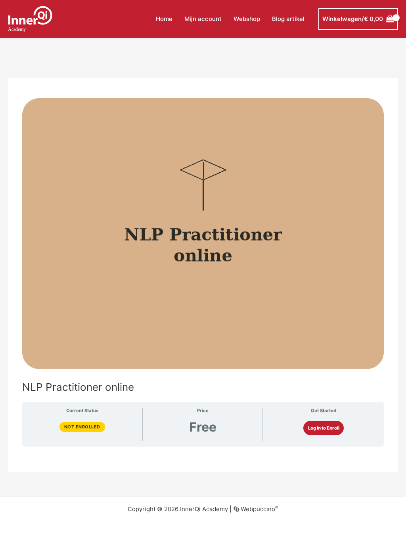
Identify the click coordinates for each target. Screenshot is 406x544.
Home (164, 19)
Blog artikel (288, 19)
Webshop (247, 19)
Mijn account (203, 19)
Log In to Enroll (323, 428)
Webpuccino (258, 509)
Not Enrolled (82, 427)
